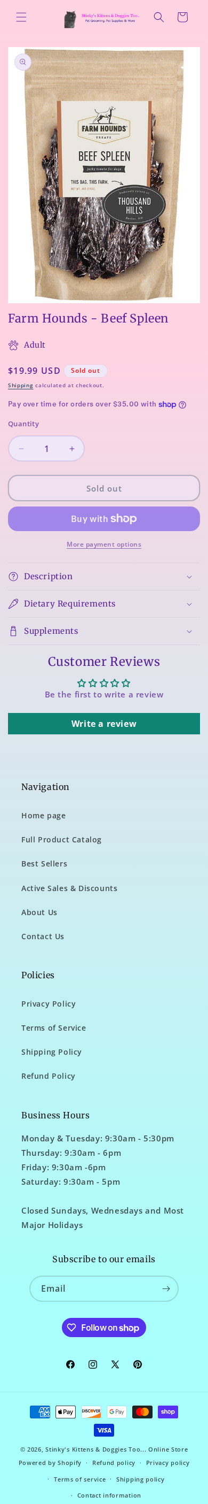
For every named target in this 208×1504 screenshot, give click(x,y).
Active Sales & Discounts (69, 888)
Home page (43, 815)
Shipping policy (140, 1479)
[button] (21, 17)
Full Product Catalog (61, 839)
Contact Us (43, 936)
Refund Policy (48, 1076)
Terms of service (80, 1479)
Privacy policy (168, 1463)
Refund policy (113, 1463)
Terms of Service (53, 1028)
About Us (39, 912)
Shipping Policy (51, 1052)
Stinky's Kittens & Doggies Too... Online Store (116, 1449)
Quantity (23, 423)
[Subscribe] (166, 1289)
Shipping (21, 385)
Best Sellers (44, 863)
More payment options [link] (104, 544)
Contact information (109, 1495)
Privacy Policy (48, 1004)
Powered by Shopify (50, 1463)
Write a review (104, 724)
